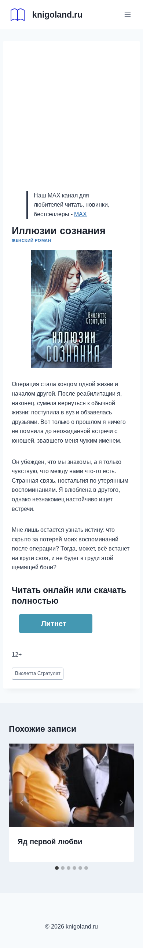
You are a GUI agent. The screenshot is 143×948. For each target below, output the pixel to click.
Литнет (53, 624)
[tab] (57, 868)
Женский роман (31, 240)
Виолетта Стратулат (37, 673)
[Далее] (121, 803)
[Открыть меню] (127, 14)
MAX (80, 214)
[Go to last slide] (22, 803)
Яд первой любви (50, 842)
